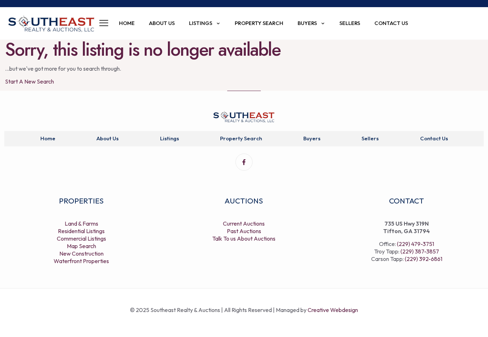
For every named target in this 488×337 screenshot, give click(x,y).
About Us (107, 138)
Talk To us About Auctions (243, 238)
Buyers (311, 138)
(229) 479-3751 (415, 243)
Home (47, 138)
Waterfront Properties (81, 261)
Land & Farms (81, 223)
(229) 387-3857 (419, 251)
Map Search (81, 246)
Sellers (370, 138)
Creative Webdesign (333, 309)
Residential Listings (81, 231)
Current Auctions (244, 223)
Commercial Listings (81, 238)
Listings (169, 138)
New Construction (81, 253)
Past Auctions (244, 231)
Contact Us (434, 138)
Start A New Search (29, 81)
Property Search (241, 138)
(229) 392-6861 (423, 258)
